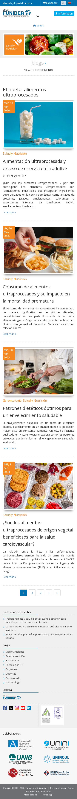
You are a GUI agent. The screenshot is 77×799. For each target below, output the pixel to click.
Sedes (40, 25)
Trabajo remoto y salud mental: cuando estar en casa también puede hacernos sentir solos (36, 620)
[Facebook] (5, 708)
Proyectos (11, 669)
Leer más (8, 212)
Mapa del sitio (30, 794)
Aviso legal (48, 794)
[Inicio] (17, 13)
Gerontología (12, 400)
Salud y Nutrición (15, 153)
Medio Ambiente (15, 651)
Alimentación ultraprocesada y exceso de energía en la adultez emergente (35, 168)
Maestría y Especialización (17, 3)
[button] (70, 3)
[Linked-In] (29, 708)
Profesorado (13, 678)
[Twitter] (11, 708)
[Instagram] (17, 708)
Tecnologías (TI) (14, 665)
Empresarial (12, 660)
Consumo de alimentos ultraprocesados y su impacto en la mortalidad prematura (36, 294)
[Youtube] (23, 708)
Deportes (11, 673)
